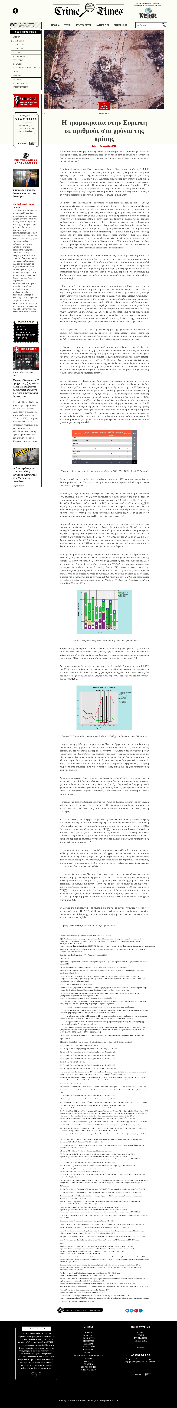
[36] (73, 900)
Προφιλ (55, 25)
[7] (104, 360)
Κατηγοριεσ (102, 25)
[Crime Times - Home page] (88, 9)
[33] (128, 850)
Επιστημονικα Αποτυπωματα (26, 68)
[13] (96, 516)
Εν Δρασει (17, 64)
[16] (66, 560)
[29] (109, 784)
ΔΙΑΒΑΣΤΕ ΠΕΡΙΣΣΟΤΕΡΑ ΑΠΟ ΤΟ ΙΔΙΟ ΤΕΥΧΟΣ (83, 1310)
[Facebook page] (15, 11)
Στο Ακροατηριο (20, 83)
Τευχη (67, 25)
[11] (85, 485)
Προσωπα (17, 79)
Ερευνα (16, 72)
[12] (144, 503)
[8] (106, 363)
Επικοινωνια (120, 25)
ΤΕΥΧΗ (141, 1335)
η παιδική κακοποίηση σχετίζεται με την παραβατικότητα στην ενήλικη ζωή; (25, 332)
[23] (74, 658)
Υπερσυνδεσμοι (20, 87)
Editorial (17, 52)
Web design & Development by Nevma (102, 1400)
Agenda (16, 37)
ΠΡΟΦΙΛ (140, 1332)
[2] (147, 215)
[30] (68, 811)
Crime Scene (18, 45)
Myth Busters (19, 56)
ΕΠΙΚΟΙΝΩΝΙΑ (140, 1341)
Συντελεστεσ (83, 25)
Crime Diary (18, 41)
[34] (131, 880)
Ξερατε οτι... (18, 75)
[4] (72, 278)
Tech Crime (18, 60)
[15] (142, 540)
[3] (112, 231)
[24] (136, 658)
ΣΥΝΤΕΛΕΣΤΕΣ (140, 1338)
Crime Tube (18, 49)
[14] (93, 537)
